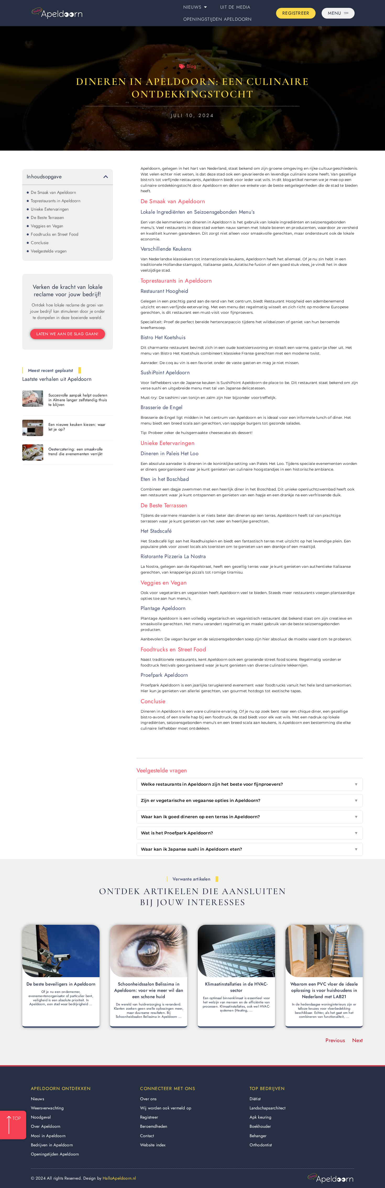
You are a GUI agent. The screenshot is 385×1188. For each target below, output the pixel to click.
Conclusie (39, 243)
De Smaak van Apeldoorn (53, 192)
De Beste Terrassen (47, 217)
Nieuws (192, 7)
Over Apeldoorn (45, 1126)
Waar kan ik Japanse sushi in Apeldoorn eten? (249, 849)
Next (357, 1040)
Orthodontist (261, 1145)
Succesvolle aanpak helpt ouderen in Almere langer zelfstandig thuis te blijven (77, 400)
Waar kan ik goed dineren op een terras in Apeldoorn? (249, 816)
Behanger (258, 1136)
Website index (153, 1145)
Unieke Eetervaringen (50, 209)
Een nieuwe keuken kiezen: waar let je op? (77, 427)
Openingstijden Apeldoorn (217, 19)
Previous (335, 1040)
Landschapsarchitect (268, 1108)
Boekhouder (260, 1126)
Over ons (148, 1099)
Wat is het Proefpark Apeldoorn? (249, 832)
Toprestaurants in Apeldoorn (55, 201)
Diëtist (255, 1099)
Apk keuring (260, 1117)
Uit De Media (235, 7)
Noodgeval (41, 1117)
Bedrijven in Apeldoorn (52, 1145)
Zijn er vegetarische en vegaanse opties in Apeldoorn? (249, 800)
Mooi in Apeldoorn (48, 1136)
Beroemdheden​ (153, 1126)
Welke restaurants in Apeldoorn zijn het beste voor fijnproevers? (249, 784)
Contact (147, 1136)
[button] (105, 176)
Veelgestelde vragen (49, 251)
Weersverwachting (47, 1108)
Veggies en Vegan (47, 226)
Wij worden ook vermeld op (165, 1108)
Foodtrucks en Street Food (54, 234)
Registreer (149, 1117)
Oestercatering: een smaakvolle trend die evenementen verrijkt (75, 451)
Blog (191, 66)
